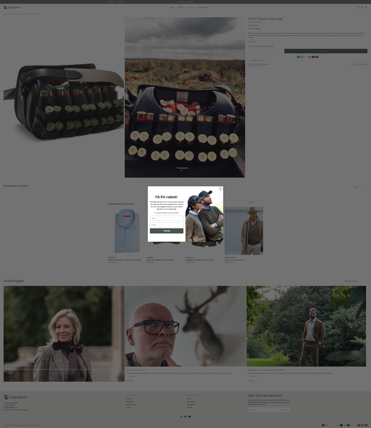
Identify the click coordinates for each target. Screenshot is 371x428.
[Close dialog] (220, 188)
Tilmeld (166, 231)
